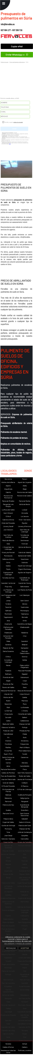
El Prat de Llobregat (24, 789)
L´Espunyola (8, 714)
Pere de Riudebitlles (8, 776)
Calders (24, 1047)
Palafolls (8, 671)
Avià (8, 621)
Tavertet (8, 607)
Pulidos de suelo (4, 62)
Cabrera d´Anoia (8, 520)
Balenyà (8, 795)
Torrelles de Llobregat (24, 536)
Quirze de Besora (25, 547)
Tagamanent (8, 617)
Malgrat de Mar (8, 648)
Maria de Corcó (8, 813)
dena (8, 766)
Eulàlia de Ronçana (24, 795)
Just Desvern (8, 530)
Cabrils (8, 492)
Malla (8, 641)
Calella (24, 697)
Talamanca (25, 614)
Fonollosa (8, 744)
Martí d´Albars (25, 747)
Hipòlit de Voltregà (24, 566)
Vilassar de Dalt (24, 724)
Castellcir (24, 641)
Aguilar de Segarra (24, 572)
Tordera (8, 604)
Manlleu (8, 747)
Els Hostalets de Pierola (8, 790)
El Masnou (24, 786)
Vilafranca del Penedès (8, 628)
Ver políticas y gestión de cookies (17, 943)
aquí (10, 143)
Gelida (24, 660)
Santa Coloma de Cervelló (8, 758)
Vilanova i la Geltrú (8, 727)
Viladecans (8, 633)
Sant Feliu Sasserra (25, 773)
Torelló (24, 754)
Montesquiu (24, 611)
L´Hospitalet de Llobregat (8, 548)
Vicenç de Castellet (25, 842)
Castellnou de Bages (24, 624)
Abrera (24, 604)
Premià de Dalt (8, 677)
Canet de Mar (8, 842)
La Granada (25, 707)
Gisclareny (24, 741)
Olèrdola (25, 763)
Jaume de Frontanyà (24, 779)
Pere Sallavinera (25, 751)
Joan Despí (8, 835)
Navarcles (8, 704)
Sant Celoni (24, 601)
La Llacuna (25, 516)
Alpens (8, 486)
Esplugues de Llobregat (8, 573)
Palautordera (8, 819)
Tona (8, 832)
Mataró (24, 479)
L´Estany (25, 711)
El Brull (8, 516)
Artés (25, 621)
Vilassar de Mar (24, 829)
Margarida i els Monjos (8, 505)
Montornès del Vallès (24, 492)
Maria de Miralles (8, 501)
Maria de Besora (8, 540)
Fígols (8, 569)
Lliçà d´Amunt (25, 694)
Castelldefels (24, 766)
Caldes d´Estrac (8, 1047)
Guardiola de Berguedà (24, 806)
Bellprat (25, 645)
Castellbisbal (8, 734)
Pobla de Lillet (8, 731)
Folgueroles (24, 744)
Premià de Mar (8, 684)
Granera (8, 741)
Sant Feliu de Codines (8, 536)
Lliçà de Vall (8, 694)
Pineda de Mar (25, 731)
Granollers (24, 810)
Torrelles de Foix (8, 578)
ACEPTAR (25, 948)
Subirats (25, 562)
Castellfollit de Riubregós (24, 579)
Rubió (8, 701)
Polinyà (24, 727)
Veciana (8, 1044)
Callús (8, 721)
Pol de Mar (8, 751)
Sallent (24, 717)
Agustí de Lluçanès (25, 482)
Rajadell (24, 674)
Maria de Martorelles (8, 769)
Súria (8, 562)
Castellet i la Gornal (8, 583)
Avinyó (24, 1044)
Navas (8, 665)
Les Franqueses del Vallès (8, 596)
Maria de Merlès (24, 501)
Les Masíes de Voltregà (8, 591)
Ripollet (24, 523)
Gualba (8, 810)
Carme (8, 763)
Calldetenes (24, 721)
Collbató (25, 783)
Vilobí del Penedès (8, 523)
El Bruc (8, 657)
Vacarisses (25, 559)
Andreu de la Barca (8, 482)
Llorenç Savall (8, 526)
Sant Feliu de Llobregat (24, 531)
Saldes (8, 566)
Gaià (8, 544)
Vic (8, 737)
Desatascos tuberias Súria (8, 1051)
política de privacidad (18, 122)
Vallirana (8, 611)
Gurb (24, 737)
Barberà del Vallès (24, 556)
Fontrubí (25, 544)
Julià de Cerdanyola (25, 832)
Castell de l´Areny (24, 583)
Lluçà (25, 681)
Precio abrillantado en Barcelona (17, 62)
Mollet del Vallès (24, 776)
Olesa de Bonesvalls (25, 691)
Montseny (8, 829)
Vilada (24, 734)
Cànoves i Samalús (8, 839)
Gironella (24, 513)
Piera (25, 769)
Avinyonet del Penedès (8, 637)
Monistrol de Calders (24, 496)
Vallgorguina (24, 798)
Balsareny (8, 798)
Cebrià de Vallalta (24, 552)
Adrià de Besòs (24, 504)
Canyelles (24, 835)
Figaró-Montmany (24, 569)
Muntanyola (8, 556)
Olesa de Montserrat (8, 691)
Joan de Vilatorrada (8, 779)
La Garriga (8, 711)
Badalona (24, 633)
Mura (24, 704)
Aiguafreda (8, 489)
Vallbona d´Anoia (8, 559)
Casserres (24, 757)
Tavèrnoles (25, 607)
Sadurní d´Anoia (24, 822)
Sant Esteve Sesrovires (24, 814)
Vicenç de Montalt (8, 552)
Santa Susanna (8, 651)
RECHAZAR (11, 948)
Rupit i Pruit (8, 754)
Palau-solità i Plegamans (24, 666)
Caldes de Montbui (8, 773)
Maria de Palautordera (24, 652)
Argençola (8, 624)
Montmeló (8, 614)
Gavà (24, 687)
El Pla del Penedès (8, 786)
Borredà (25, 617)
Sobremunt (25, 677)
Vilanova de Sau (8, 805)
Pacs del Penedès (24, 671)
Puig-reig (8, 586)
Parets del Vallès (8, 687)
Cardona (8, 645)
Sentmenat (25, 540)
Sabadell (25, 819)
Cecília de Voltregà (8, 825)
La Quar (24, 510)
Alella (25, 486)
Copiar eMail (17, 46)
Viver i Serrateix (25, 520)
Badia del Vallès (8, 724)
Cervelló (8, 717)
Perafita (25, 684)
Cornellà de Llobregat (8, 661)
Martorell (8, 801)
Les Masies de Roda (25, 590)
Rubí (8, 707)
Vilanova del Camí (24, 825)
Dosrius (24, 657)
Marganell (24, 801)
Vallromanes (24, 586)
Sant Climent (8, 513)
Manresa (25, 701)
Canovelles (25, 839)
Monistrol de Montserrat (8, 497)
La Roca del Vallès (8, 510)
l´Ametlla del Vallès (24, 714)
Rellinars (8, 674)
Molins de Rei (8, 697)
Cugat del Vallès (8, 822)
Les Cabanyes (25, 595)
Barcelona (8, 479)
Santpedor (25, 648)
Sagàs (8, 681)
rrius (24, 636)
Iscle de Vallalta (8, 783)
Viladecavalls (24, 627)
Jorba (8, 601)
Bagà (24, 489)
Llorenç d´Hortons (24, 526)
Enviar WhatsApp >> (15, 54)
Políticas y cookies (24, 1050)
